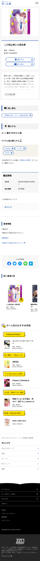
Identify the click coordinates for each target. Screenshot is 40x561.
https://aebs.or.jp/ (6, 556)
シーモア (19, 148)
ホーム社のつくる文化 (8, 494)
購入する (21, 59)
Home (3, 438)
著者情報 (5, 238)
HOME (4, 510)
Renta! (7, 153)
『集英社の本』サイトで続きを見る (15, 115)
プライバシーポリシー (8, 513)
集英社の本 (24, 160)
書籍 (3, 469)
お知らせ (4, 503)
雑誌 (3, 453)
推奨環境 (4, 517)
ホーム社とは (6, 489)
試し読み (21, 64)
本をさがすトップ (8, 448)
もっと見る (9, 94)
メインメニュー (37, 3)
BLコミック (8, 207)
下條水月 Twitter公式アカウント (13, 243)
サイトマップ (6, 520)
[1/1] (20, 21)
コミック (5, 458)
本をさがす (9, 438)
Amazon (7, 148)
